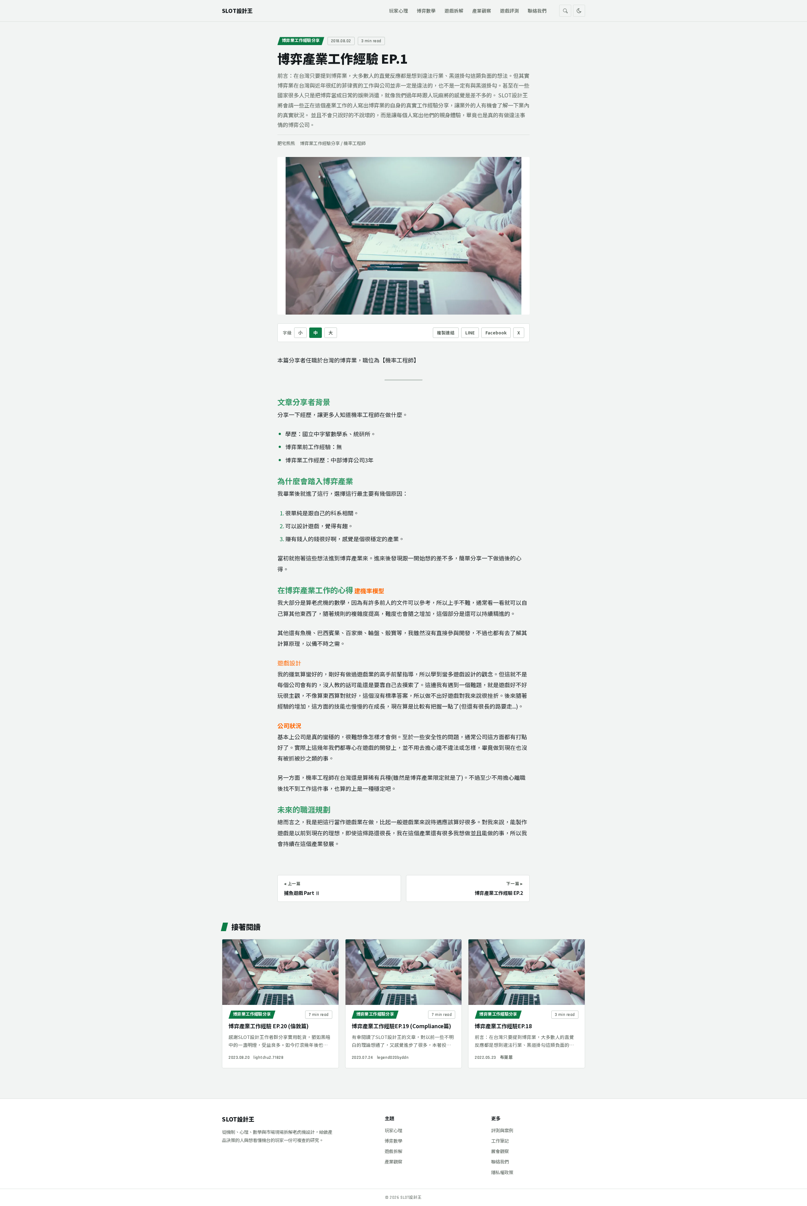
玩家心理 (398, 10)
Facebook (496, 332)
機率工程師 (355, 143)
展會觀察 (500, 1151)
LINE (470, 332)
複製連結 (446, 332)
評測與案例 (502, 1130)
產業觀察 (481, 10)
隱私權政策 (502, 1172)
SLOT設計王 (238, 1119)
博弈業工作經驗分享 (301, 40)
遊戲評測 (509, 10)
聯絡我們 (537, 10)
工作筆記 (500, 1140)
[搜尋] (565, 11)
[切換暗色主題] (579, 11)
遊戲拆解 (453, 10)
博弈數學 (426, 10)
